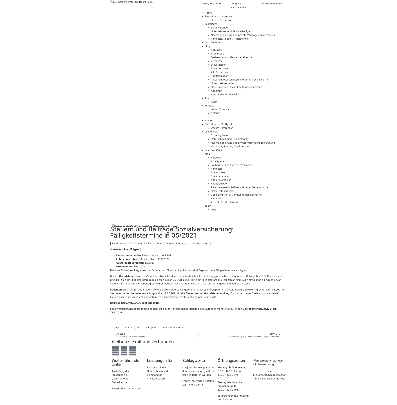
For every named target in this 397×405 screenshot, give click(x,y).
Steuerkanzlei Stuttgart (218, 16)
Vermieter (216, 61)
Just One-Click (213, 42)
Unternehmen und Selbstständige (230, 31)
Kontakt (209, 105)
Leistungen (211, 23)
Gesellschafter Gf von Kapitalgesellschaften (236, 87)
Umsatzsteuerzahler (222, 83)
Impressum (134, 388)
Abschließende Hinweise (225, 94)
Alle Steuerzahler (221, 72)
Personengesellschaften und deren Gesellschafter (240, 79)
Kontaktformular (220, 109)
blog (207, 46)
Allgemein (216, 90)
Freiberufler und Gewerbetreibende (231, 57)
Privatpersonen (220, 68)
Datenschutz (119, 388)
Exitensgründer (220, 27)
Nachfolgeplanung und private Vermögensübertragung (243, 35)
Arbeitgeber (218, 53)
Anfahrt (215, 113)
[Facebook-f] (124, 351)
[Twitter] (115, 351)
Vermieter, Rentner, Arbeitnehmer (230, 38)
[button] (242, 117)
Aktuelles (216, 49)
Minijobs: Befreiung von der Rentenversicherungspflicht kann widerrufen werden (198, 371)
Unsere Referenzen (222, 20)
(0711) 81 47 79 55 (212, 3)
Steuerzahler (218, 64)
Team (208, 98)
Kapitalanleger (219, 75)
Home (208, 12)
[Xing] (132, 351)
